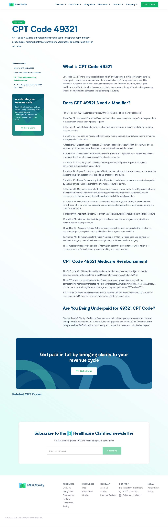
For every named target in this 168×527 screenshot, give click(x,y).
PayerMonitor (68, 495)
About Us (104, 488)
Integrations (89, 5)
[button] (60, 4)
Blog (84, 488)
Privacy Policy (153, 488)
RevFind (66, 499)
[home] (18, 4)
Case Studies (87, 492)
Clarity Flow (68, 492)
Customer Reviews (108, 495)
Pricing (66, 506)
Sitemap (159, 518)
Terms (150, 492)
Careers (103, 492)
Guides (85, 495)
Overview (67, 488)
